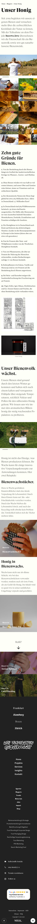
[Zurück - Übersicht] (4, 920)
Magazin (9, 4)
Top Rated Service (16, 895)
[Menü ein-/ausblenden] (33, 920)
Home (3, 4)
